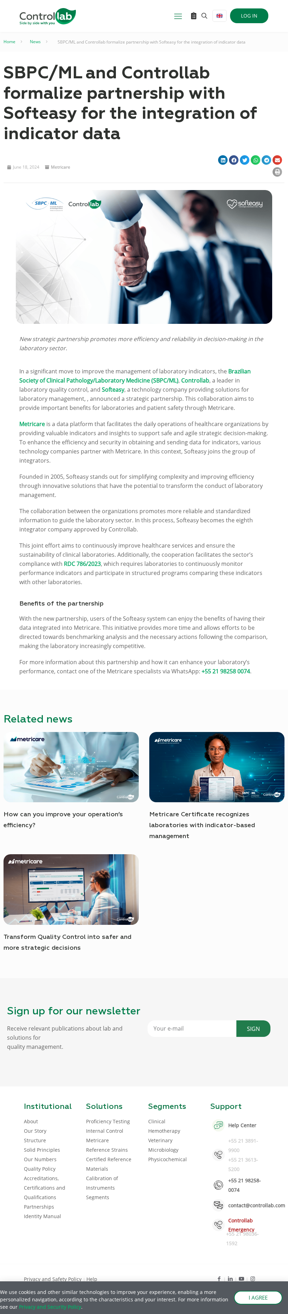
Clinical (156, 1121)
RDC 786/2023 (82, 564)
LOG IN (249, 15)
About (31, 1121)
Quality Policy (39, 1168)
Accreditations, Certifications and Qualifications (44, 1188)
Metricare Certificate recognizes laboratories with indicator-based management (202, 825)
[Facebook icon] (219, 1278)
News (35, 42)
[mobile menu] (178, 16)
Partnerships (39, 1206)
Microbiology (163, 1149)
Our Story (35, 1130)
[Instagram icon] (252, 1278)
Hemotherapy (164, 1130)
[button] (223, 160)
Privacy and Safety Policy (53, 1279)
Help (91, 1279)
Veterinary (160, 1140)
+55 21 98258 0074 (226, 671)
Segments (97, 1197)
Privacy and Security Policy (50, 1306)
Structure (35, 1140)
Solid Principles (42, 1149)
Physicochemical (167, 1159)
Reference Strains (107, 1149)
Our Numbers (40, 1159)
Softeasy (113, 389)
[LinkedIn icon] (230, 1278)
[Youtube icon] (241, 1278)
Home (9, 42)
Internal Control (104, 1130)
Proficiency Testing (108, 1121)
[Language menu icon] (219, 16)
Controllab (195, 380)
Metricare (60, 167)
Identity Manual (42, 1216)
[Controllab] (48, 16)
